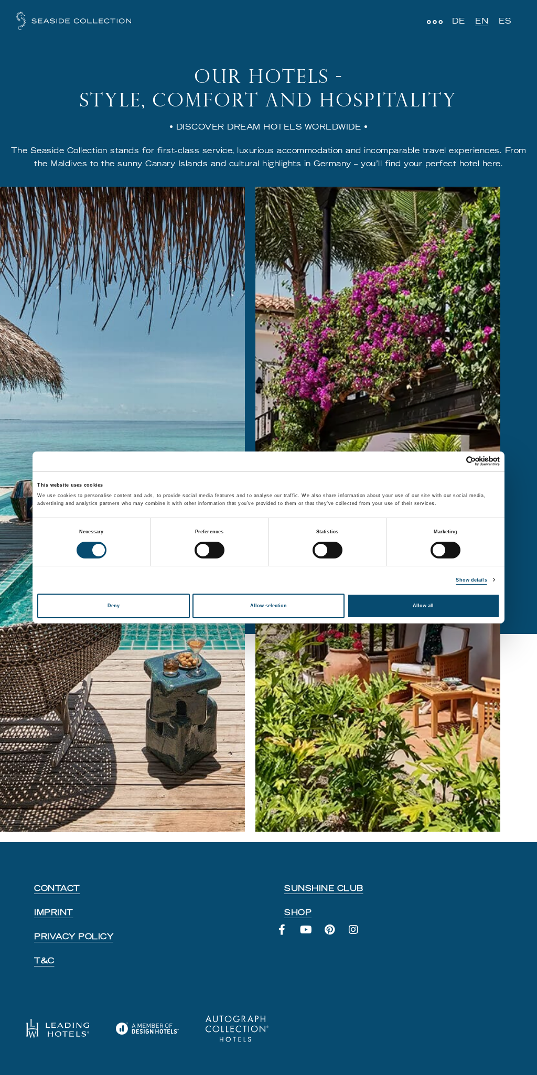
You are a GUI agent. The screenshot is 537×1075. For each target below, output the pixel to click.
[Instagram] (359, 934)
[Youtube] (311, 934)
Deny (114, 605)
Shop (298, 912)
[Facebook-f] (287, 934)
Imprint (53, 912)
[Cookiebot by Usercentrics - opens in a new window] (454, 461)
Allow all (423, 605)
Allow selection (268, 605)
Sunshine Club (323, 888)
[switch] (209, 550)
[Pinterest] (335, 934)
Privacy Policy (73, 936)
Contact (57, 888)
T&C (44, 960)
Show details (471, 580)
